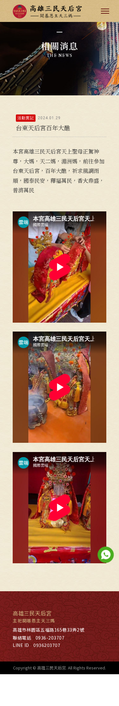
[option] (59, 47)
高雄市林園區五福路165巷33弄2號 (48, 630)
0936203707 (46, 645)
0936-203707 (50, 637)
